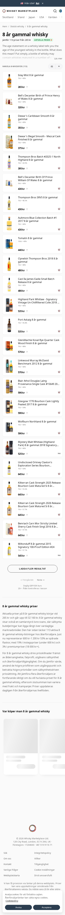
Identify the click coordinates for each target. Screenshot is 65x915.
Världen (52, 17)
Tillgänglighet (41, 864)
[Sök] (55, 11)
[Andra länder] (60, 11)
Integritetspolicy (42, 852)
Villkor (37, 858)
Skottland (7, 17)
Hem (4, 26)
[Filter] (51, 66)
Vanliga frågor (11, 869)
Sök (5, 852)
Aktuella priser (42, 40)
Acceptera (46, 907)
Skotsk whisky (17, 26)
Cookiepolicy (12, 900)
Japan (32, 17)
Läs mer (58, 58)
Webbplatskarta (12, 875)
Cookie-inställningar (44, 869)
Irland (21, 17)
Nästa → (41, 580)
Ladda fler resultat (32, 569)
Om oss (7, 858)
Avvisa (18, 907)
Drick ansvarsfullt (43, 875)
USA (41, 17)
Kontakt (7, 864)
